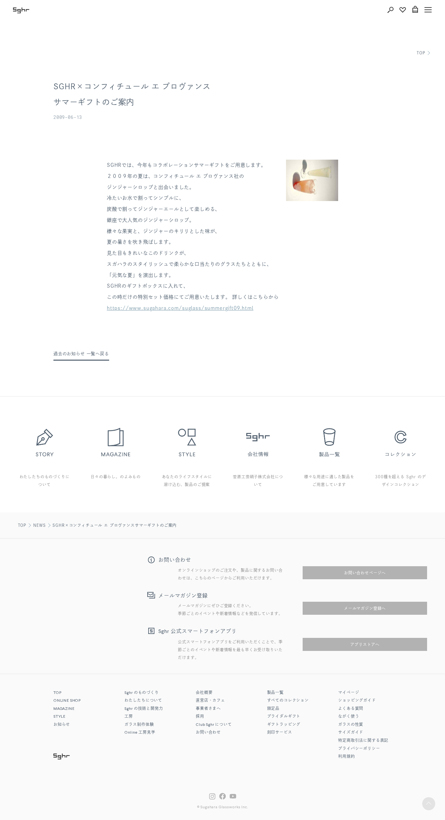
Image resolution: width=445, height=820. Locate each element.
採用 (200, 717)
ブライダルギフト (284, 717)
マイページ (348, 693)
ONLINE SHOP (67, 701)
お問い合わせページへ (365, 573)
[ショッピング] (415, 10)
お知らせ (61, 725)
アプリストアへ (365, 644)
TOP (421, 53)
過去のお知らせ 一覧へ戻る (81, 354)
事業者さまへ (208, 709)
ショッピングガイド (357, 701)
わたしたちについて (143, 701)
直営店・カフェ (210, 701)
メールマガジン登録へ (365, 608)
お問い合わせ (208, 733)
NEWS (39, 525)
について (214, 725)
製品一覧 (275, 693)
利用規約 (346, 757)
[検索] (390, 10)
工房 (128, 717)
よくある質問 (350, 709)
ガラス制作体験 (139, 725)
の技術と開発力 (143, 709)
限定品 (273, 709)
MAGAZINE (64, 709)
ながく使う (348, 717)
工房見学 (139, 733)
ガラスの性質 (350, 725)
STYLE (59, 717)
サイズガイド (350, 733)
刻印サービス (279, 733)
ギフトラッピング (284, 725)
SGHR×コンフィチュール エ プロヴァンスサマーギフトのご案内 (114, 525)
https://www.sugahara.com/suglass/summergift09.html (180, 308)
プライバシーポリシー (359, 749)
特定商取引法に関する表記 (363, 741)
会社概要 (204, 693)
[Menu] (428, 10)
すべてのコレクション (288, 701)
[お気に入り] (402, 10)
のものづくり (141, 693)
